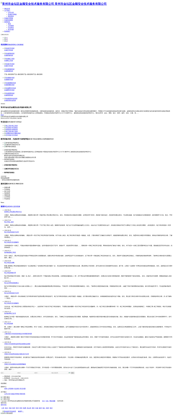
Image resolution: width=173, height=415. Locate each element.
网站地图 (52, 401)
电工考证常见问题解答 (11, 242)
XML (47, 401)
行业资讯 (11, 27)
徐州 (13, 408)
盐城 (36, 408)
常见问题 (11, 29)
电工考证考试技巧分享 (11, 232)
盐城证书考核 (12, 14)
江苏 (2, 408)
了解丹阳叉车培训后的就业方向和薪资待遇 (18, 333)
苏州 (20, 408)
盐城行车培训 (8, 66)
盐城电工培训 (8, 60)
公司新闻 (11, 25)
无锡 (10, 408)
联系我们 (7, 31)
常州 (17, 408)
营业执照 (13, 411)
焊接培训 (15, 129)
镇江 (44, 408)
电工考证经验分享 (10, 272)
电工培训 (15, 125)
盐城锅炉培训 (8, 79)
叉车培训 (15, 135)
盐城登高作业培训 (10, 100)
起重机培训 (17, 133)
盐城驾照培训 (8, 95)
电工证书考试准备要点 (11, 283)
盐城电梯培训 (8, 71)
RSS (43, 401)
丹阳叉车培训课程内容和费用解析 (15, 364)
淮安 (33, 408)
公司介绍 (11, 12)
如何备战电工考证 (10, 252)
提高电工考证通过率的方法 (13, 211)
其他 (9, 24)
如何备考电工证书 (10, 313)
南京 (6, 408)
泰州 (47, 408)
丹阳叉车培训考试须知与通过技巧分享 (16, 354)
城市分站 (3, 404)
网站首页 (7, 8)
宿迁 (51, 408)
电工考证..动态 (9, 222)
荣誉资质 (11, 16)
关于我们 (7, 10)
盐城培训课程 (8, 20)
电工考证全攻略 (9, 262)
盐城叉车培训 (8, 50)
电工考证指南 (8, 323)
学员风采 (15, 127)
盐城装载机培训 (9, 85)
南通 (24, 408)
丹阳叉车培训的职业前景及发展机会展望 (17, 344)
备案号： (21, 411)
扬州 (40, 408)
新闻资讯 (7, 22)
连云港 (29, 408)
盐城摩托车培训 (9, 90)
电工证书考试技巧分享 (11, 293)
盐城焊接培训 (8, 55)
